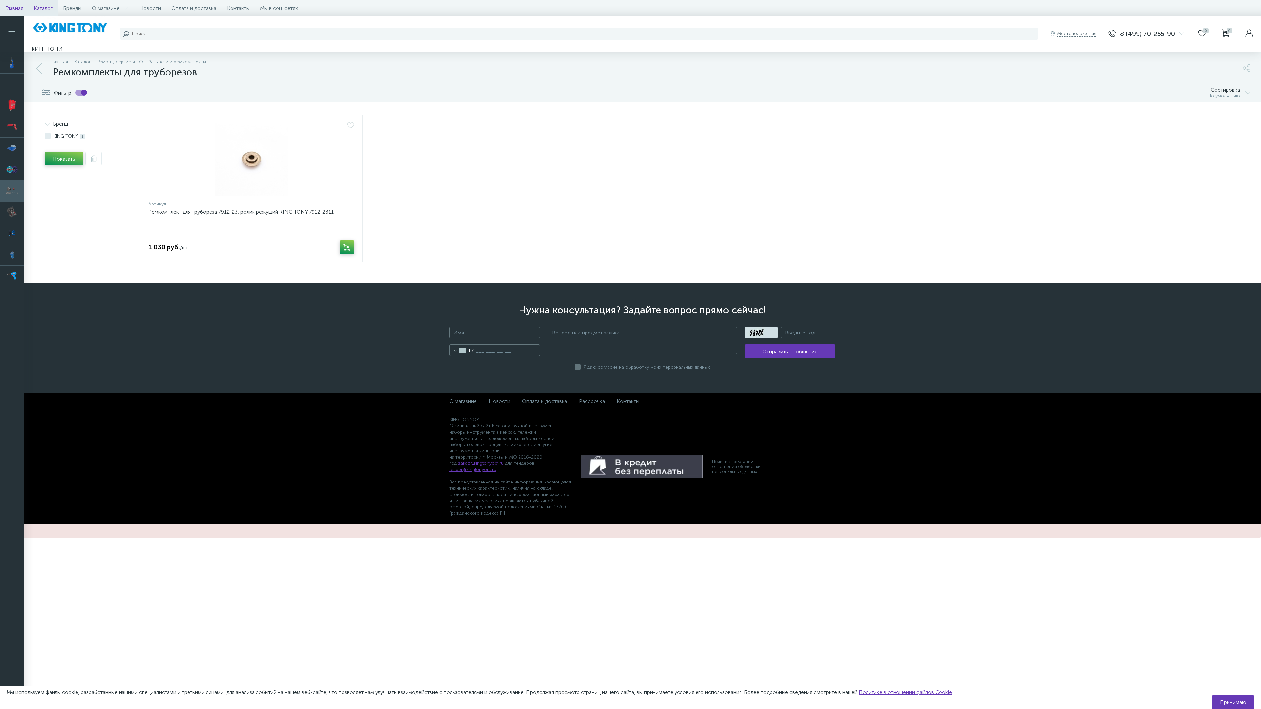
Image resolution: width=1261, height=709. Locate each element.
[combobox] (462, 350)
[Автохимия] (12, 84)
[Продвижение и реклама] (12, 148)
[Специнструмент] (12, 254)
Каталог (43, 8)
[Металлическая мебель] (12, 105)
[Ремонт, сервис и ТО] (12, 190)
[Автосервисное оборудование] (12, 62)
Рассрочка (592, 401)
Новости (150, 8)
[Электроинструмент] (12, 276)
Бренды (72, 8)
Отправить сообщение (790, 351)
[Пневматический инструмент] (12, 126)
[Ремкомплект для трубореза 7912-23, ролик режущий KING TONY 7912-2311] (251, 159)
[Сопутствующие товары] (12, 233)
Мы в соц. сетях (279, 8)
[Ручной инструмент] (12, 212)
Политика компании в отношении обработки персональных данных (736, 466)
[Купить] (347, 247)
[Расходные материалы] (12, 169)
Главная (14, 8)
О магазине (106, 8)
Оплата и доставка (193, 8)
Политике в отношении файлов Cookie (905, 692)
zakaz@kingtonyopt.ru (481, 463)
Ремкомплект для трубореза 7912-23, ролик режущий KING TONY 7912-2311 (241, 212)
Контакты (238, 8)
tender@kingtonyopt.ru (472, 469)
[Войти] (1249, 34)
